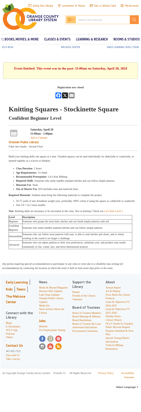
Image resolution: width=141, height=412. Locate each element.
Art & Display (113, 291)
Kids (9, 289)
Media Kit (44, 305)
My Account (132, 5)
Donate (76, 292)
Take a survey (13, 359)
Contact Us (14, 345)
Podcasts (10, 333)
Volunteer (77, 299)
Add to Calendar (38, 137)
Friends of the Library (83, 295)
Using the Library (42, 5)
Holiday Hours (113, 316)
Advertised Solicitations (84, 327)
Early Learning (17, 282)
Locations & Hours (73, 5)
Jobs (42, 321)
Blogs (9, 323)
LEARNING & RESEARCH (92, 39)
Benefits (43, 326)
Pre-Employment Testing (52, 330)
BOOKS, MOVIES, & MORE (21, 39)
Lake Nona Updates (49, 294)
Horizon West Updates (50, 291)
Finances (110, 298)
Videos (9, 337)
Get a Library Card (105, 5)
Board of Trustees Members (86, 313)
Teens (21, 289)
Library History (114, 320)
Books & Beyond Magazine (53, 287)
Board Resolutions (81, 320)
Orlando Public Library (24, 142)
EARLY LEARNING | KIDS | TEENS (123, 47)
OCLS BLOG (7, 47)
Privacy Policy (106, 373)
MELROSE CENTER (70, 47)
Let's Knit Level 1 (113, 211)
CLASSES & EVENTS (57, 39)
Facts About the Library (118, 294)
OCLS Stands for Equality (119, 323)
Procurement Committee (85, 331)
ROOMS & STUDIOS (126, 39)
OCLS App (11, 330)
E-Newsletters (13, 326)
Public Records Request (118, 327)
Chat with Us (12, 355)
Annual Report (113, 287)
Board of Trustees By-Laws (86, 323)
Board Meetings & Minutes (86, 316)
